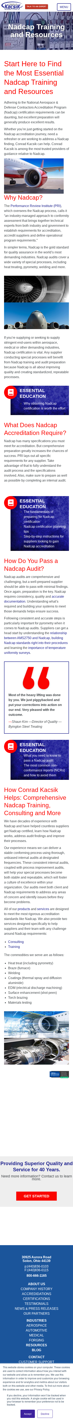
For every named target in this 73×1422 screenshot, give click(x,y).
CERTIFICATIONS (36, 1299)
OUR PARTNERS (37, 1313)
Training (14, 946)
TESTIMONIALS (36, 1303)
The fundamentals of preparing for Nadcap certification (39, 516)
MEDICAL (36, 1335)
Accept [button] (27, 1413)
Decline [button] (45, 1413)
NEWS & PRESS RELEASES (36, 1308)
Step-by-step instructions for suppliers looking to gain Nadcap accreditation (44, 541)
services (43, 909)
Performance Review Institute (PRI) (35, 206)
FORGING (36, 1340)
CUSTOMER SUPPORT (36, 1362)
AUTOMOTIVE (36, 1330)
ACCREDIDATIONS (36, 1294)
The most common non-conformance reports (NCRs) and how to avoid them (44, 770)
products (24, 909)
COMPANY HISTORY (37, 1289)
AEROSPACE (36, 1325)
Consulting (16, 942)
